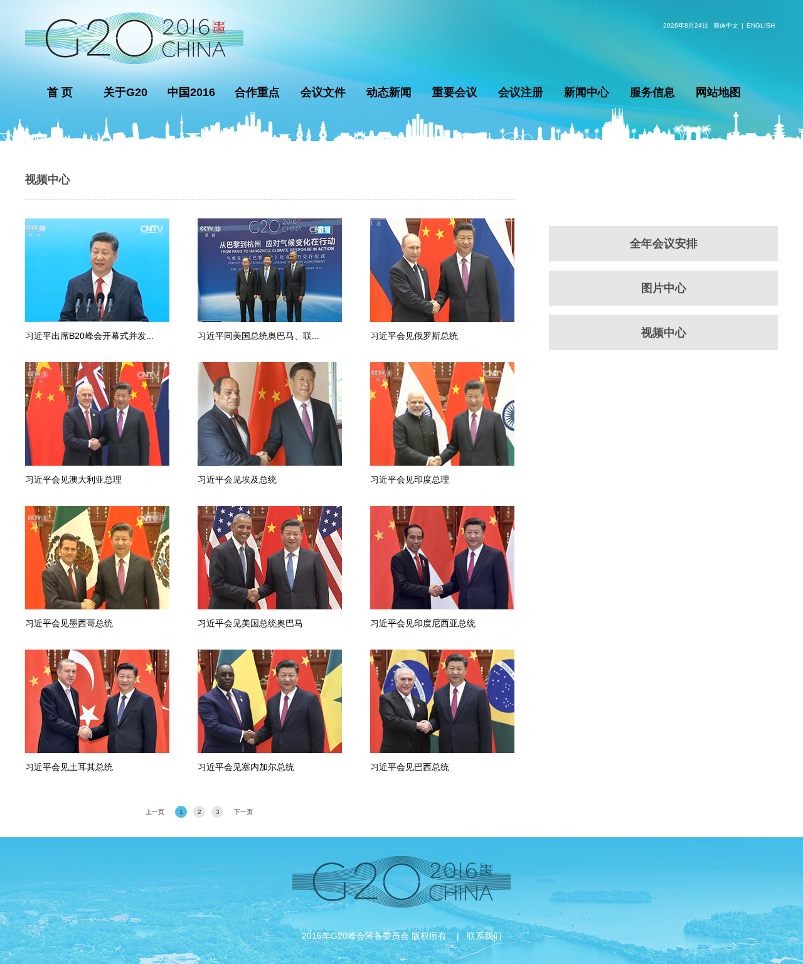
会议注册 (520, 92)
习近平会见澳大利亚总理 (73, 479)
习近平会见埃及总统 (237, 479)
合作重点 (257, 92)
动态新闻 (389, 92)
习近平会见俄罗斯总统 (414, 336)
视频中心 (47, 179)
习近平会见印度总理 (409, 479)
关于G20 (125, 92)
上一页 (155, 811)
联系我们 (484, 936)
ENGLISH (761, 25)
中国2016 (191, 92)
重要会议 (454, 92)
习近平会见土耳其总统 (69, 767)
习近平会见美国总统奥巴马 (250, 623)
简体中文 (725, 25)
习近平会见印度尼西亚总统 (423, 623)
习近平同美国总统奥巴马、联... (258, 336)
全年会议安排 (664, 243)
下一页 (243, 811)
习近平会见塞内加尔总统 (246, 767)
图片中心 (663, 288)
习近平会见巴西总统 (409, 767)
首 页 (60, 92)
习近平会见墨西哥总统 (69, 623)
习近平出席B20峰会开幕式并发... (89, 336)
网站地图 (718, 92)
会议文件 (323, 92)
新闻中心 (586, 92)
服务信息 (652, 92)
